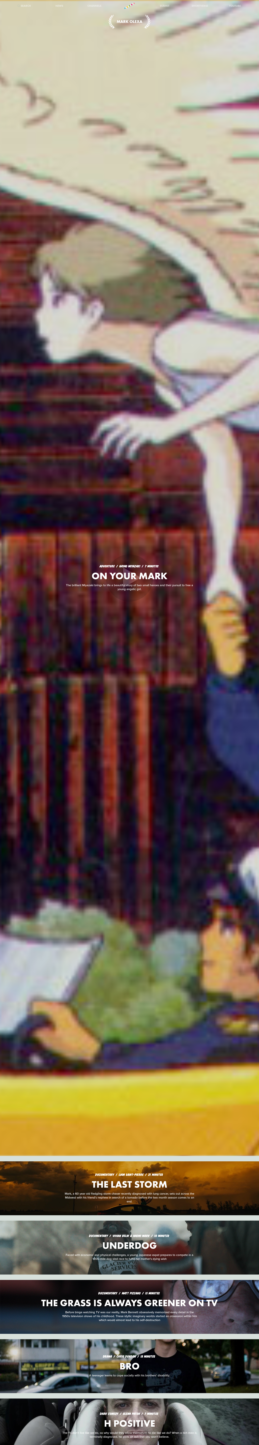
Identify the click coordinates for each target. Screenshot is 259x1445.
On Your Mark (129, 576)
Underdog (129, 1245)
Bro (130, 1366)
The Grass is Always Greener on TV (129, 1303)
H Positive (129, 1423)
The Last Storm (129, 1184)
